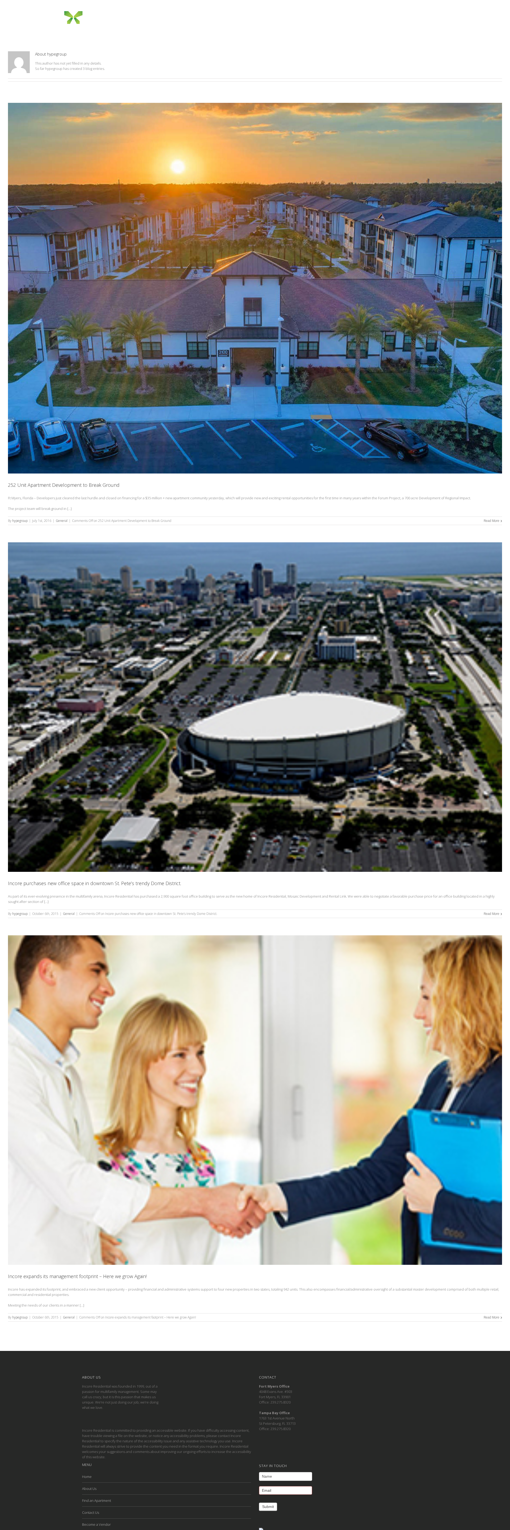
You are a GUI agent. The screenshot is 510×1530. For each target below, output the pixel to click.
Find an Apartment (96, 1500)
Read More (491, 520)
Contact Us (90, 1512)
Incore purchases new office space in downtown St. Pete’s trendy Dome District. (94, 883)
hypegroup (20, 520)
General (61, 520)
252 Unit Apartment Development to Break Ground (64, 485)
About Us (89, 1488)
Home (87, 1476)
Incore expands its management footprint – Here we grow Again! (77, 1276)
